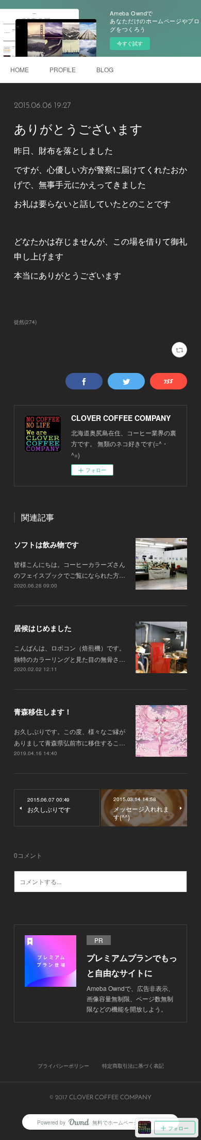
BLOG (104, 69)
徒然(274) (25, 321)
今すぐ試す (130, 43)
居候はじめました (43, 628)
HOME (19, 69)
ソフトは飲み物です (46, 544)
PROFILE (62, 69)
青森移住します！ (43, 711)
